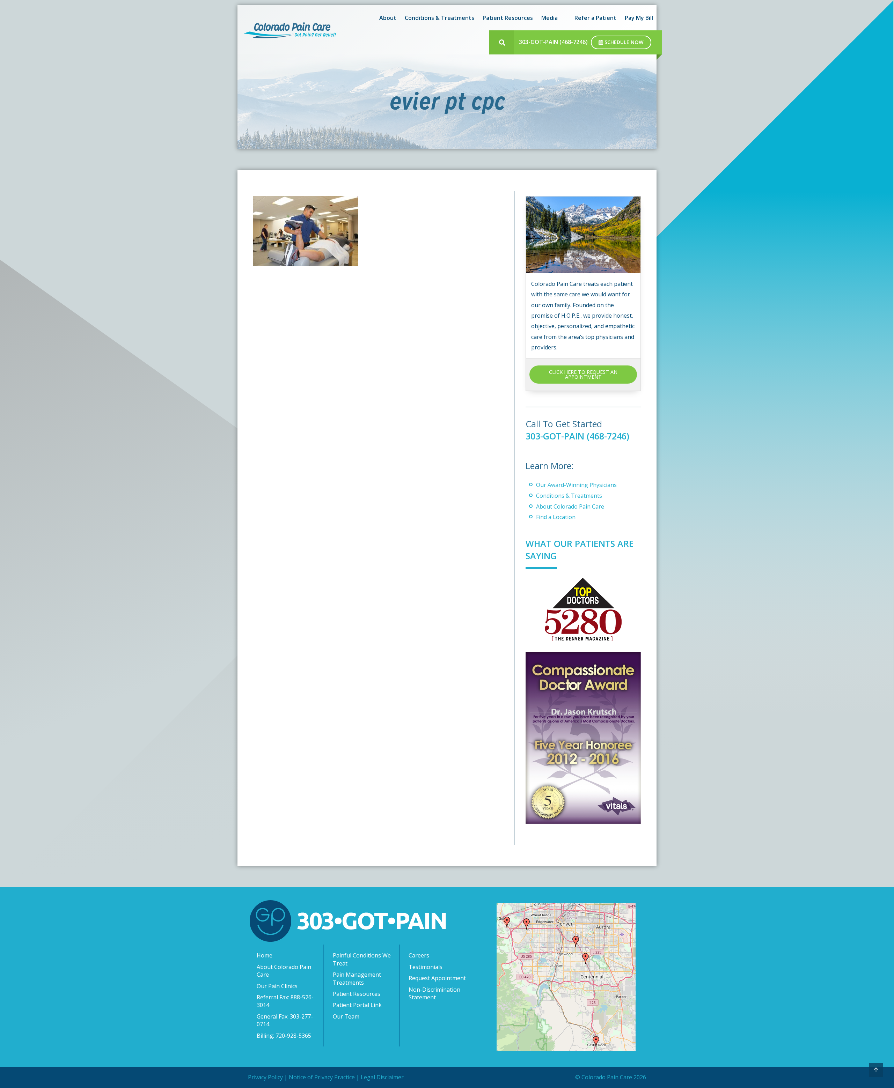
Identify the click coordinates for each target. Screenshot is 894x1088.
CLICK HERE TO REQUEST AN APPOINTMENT (583, 374)
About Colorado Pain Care (570, 506)
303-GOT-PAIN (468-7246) (553, 42)
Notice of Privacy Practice (322, 1077)
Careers (419, 955)
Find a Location (556, 517)
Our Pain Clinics (277, 986)
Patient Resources (356, 994)
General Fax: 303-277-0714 (285, 1020)
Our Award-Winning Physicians (576, 485)
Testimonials (425, 967)
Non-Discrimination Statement (434, 993)
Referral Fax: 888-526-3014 (285, 1001)
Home (264, 955)
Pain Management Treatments (357, 978)
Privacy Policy (265, 1077)
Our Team (346, 1016)
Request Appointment (437, 978)
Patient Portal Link (357, 1005)
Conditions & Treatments (569, 495)
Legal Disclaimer (382, 1077)
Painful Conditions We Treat (362, 959)
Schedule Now (623, 42)
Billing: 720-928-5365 (284, 1035)
